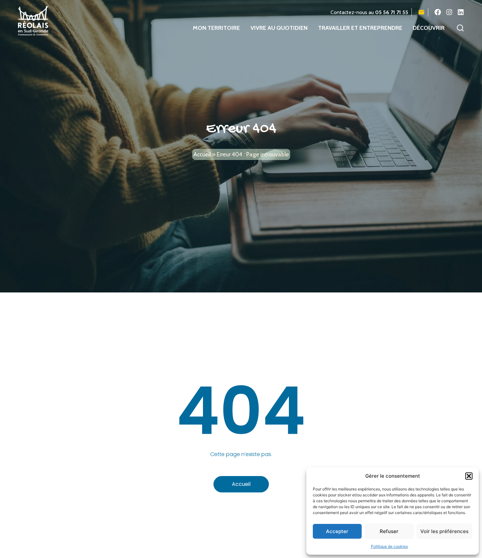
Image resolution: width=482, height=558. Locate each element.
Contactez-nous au (369, 12)
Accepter (337, 531)
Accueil (202, 154)
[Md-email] (421, 12)
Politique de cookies (389, 546)
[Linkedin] (460, 12)
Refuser (389, 531)
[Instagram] (449, 12)
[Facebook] (437, 12)
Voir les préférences (444, 531)
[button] (469, 476)
